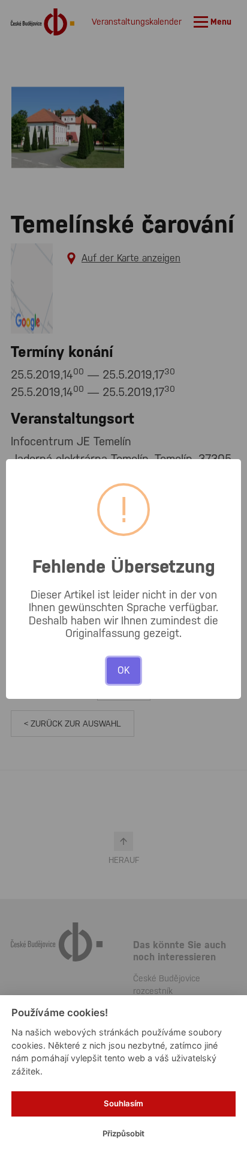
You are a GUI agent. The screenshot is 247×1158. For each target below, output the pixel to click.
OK (123, 670)
